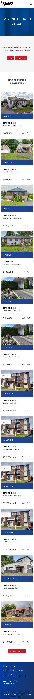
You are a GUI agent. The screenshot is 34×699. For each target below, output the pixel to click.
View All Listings (17, 651)
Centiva (20, 696)
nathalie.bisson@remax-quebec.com (17, 676)
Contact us (21, 58)
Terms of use (14, 694)
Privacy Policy (6, 694)
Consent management (25, 694)
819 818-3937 (10, 674)
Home (10, 58)
